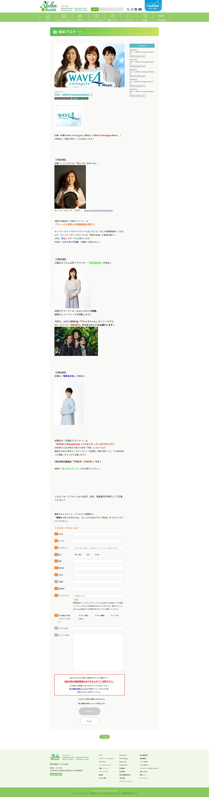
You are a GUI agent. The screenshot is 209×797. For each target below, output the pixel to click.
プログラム (102, 762)
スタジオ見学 (144, 762)
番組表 (101, 775)
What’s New (123, 762)
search (94, 9)
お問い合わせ (144, 771)
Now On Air (122, 755)
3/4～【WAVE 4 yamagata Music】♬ (142, 82)
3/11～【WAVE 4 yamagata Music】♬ (142, 73)
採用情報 (122, 771)
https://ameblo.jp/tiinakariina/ (98, 210)
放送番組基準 (144, 755)
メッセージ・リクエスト (106, 758)
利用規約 (125, 793)
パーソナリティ (103, 771)
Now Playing (123, 758)
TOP (100, 755)
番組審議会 (143, 758)
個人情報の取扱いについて (78, 689)
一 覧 (104, 737)
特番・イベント (103, 768)
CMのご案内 (102, 778)
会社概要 (122, 768)
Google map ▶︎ (56, 774)
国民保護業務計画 (124, 775)
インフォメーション (105, 765)
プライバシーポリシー (126, 781)
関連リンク (143, 775)
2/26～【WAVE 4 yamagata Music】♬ (142, 92)
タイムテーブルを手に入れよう (149, 768)
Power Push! (123, 765)
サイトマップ (144, 778)
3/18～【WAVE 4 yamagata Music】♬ (142, 63)
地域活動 (122, 778)
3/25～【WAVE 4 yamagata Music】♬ (142, 53)
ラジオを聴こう (144, 765)
